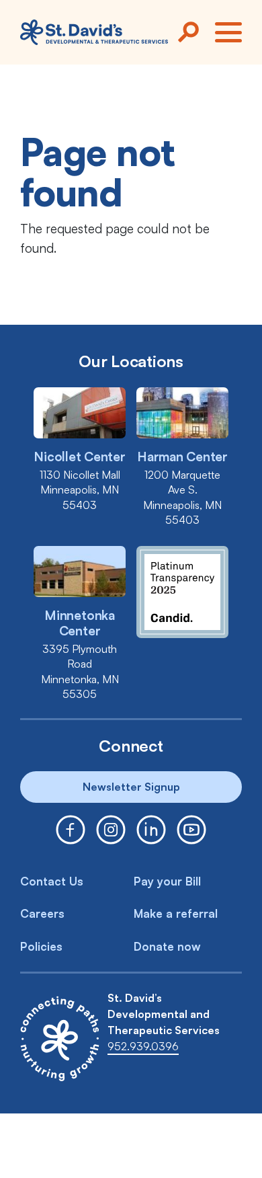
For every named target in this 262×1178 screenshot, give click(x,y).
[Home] (94, 32)
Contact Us (51, 881)
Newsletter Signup (131, 786)
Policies (41, 946)
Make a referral (176, 913)
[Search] (188, 32)
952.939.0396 (143, 1046)
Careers (42, 913)
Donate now (167, 946)
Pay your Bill (167, 881)
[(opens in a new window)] (70, 830)
